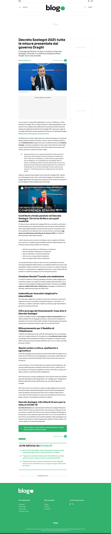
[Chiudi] (107, 4)
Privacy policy (22, 509)
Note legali (21, 504)
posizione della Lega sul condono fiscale (35, 133)
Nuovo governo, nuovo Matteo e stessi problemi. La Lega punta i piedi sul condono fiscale (44, 428)
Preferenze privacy (23, 511)
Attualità (22, 438)
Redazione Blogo (25, 60)
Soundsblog (47, 509)
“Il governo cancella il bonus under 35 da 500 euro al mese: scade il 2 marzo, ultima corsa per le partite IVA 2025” (43, 457)
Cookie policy (22, 506)
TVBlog (46, 504)
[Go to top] (95, 529)
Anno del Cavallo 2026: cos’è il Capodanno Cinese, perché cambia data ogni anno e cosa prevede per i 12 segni (43, 451)
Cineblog (46, 506)
